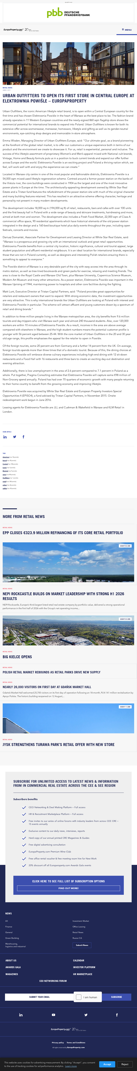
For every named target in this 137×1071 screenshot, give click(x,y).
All (6, 921)
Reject (124, 1064)
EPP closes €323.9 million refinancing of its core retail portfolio (63, 532)
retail (4, 481)
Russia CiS (77, 938)
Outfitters (6, 478)
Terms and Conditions (76, 1042)
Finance (8, 926)
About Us (11, 960)
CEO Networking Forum (53, 980)
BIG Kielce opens (17, 656)
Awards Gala (13, 967)
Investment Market (81, 921)
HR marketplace (82, 973)
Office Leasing (79, 926)
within (5, 488)
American (6, 457)
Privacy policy (58, 1042)
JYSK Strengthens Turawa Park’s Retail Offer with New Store (59, 744)
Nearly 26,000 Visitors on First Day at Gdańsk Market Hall (47, 687)
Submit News (82, 945)
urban (5, 485)
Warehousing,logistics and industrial (15, 945)
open (4, 474)
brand (5, 460)
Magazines (12, 973)
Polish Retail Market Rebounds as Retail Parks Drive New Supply (51, 672)
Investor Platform (84, 967)
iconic (5, 467)
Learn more (71, 1066)
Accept (107, 1064)
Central (5, 464)
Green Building (12, 938)
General (8, 932)
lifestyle (5, 471)
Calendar (78, 960)
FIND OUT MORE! (68, 888)
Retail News (7, 88)
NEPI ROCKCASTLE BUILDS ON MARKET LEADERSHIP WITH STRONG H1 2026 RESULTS (63, 596)
